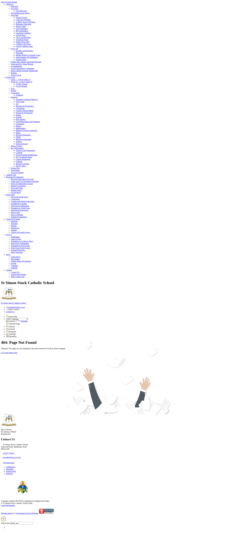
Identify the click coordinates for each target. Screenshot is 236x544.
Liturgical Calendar (23, 33)
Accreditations (16, 66)
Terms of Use (16, 75)
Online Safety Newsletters (21, 261)
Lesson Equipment (23, 159)
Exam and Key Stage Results (22, 64)
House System (16, 146)
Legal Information (8, 505)
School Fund (11, 471)
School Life (10, 77)
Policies (14, 73)
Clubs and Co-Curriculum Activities (25, 181)
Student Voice (16, 190)
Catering (19, 153)
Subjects (14, 97)
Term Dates (15, 170)
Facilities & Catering (19, 204)
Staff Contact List (17, 277)
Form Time (20, 102)
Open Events (16, 239)
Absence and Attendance (25, 150)
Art (17, 104)
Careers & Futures (13, 219)
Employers (15, 228)
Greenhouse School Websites (27, 513)
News (8, 255)
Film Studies (20, 119)
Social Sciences (22, 144)
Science (19, 142)
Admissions (15, 237)
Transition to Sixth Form (20, 208)
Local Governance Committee (22, 68)
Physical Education (23, 135)
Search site (5, 523)
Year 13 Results (17, 215)
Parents (13, 226)
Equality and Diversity (24, 51)
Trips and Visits (17, 188)
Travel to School (17, 173)
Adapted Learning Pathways (27, 99)
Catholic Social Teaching (25, 22)
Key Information (17, 148)
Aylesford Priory (22, 40)
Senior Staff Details (18, 274)
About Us (10, 4)
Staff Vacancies (17, 252)
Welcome (14, 6)
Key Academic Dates (24, 157)
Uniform (19, 161)
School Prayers (21, 17)
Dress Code (15, 212)
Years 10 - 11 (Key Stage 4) (21, 82)
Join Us (9, 235)
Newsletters (15, 259)
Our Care (14, 49)
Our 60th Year (21, 11)
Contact (9, 270)
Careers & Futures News (20, 232)
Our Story (15, 9)
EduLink (9, 473)
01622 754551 (8, 453)
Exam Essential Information (26, 155)
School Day (15, 168)
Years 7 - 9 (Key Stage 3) (20, 80)
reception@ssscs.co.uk (16, 307)
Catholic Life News (23, 44)
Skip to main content (9, 2)
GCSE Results (21, 86)
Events (13, 263)
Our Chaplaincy (22, 29)
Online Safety (21, 60)
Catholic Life (11, 175)
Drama (18, 115)
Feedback (19, 95)
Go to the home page (9, 353)
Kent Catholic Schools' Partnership (24, 71)
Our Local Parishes (23, 37)
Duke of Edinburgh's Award (22, 184)
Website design (7, 513)
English (19, 117)
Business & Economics (25, 106)
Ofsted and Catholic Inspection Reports (26, 62)
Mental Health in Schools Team (28, 55)
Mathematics (21, 128)
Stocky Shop (21, 166)
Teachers (14, 224)
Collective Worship (23, 20)
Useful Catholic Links (24, 46)
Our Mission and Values (20, 13)
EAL (13, 88)
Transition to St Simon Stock (22, 241)
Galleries (14, 268)
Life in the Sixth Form (19, 197)
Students (14, 221)
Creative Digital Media (24, 111)
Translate (24, 321)
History (19, 126)
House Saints (21, 26)
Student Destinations (19, 217)
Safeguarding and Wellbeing (27, 57)
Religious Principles (23, 24)
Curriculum (15, 93)
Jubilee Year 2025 (23, 42)
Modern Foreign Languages (26, 130)
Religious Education (23, 139)
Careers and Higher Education (22, 201)
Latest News (16, 257)
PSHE (18, 137)
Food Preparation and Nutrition (28, 122)
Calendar (14, 266)
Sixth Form (10, 195)
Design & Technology (24, 113)
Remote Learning (22, 164)
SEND (13, 91)
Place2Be (19, 53)
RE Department (22, 31)
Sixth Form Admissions (20, 206)
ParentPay (10, 469)
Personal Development (14, 177)
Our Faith (14, 15)
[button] (7, 316)
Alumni (14, 230)
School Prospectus (18, 250)
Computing (20, 108)
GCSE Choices (22, 84)
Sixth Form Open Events (20, 248)
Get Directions (8, 463)
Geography (20, 124)
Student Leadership (18, 186)
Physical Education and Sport (22, 179)
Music (18, 133)
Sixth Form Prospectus (19, 210)
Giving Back (21, 35)
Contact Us (15, 272)
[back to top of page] (3, 521)
